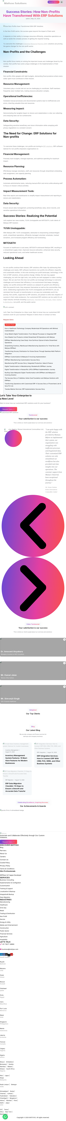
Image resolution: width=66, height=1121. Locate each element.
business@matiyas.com (10, 949)
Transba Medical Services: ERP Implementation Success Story (25, 389)
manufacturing (40, 299)
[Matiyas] (23, 833)
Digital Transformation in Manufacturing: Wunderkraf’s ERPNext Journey (28, 366)
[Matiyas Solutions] (15, 2)
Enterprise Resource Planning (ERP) (35, 44)
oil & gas (48, 299)
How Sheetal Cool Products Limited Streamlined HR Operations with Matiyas (30, 337)
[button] (33, 526)
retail (54, 299)
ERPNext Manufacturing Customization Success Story (22, 360)
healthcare (30, 299)
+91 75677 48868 (8, 944)
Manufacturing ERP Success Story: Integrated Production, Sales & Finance (29, 363)
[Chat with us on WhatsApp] (5, 1116)
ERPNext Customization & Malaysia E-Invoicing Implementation (25, 357)
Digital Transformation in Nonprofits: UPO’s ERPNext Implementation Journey (30, 369)
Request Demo (53, 2)
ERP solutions (47, 146)
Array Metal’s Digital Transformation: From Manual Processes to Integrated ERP (30, 334)
